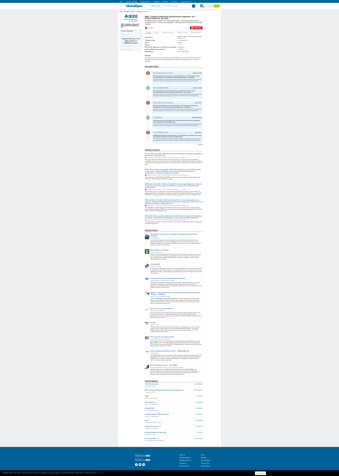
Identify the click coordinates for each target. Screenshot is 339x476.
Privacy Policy (205, 466)
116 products (199, 384)
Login (210, 6)
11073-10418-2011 (157, 117)
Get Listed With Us (185, 457)
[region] (169, 473)
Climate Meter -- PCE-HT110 (159, 250)
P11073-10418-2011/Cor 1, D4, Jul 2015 (163, 73)
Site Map (203, 457)
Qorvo (147, 420)
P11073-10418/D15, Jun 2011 (160, 132)
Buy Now (197, 28)
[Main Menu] (120, 6)
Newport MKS (149, 408)
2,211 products (198, 438)
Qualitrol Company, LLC (153, 426)
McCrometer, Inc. (150, 402)
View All (200, 144)
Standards (157, 1)
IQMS (146, 396)
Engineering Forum (186, 1)
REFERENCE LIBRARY (130, 11)
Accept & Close (260, 473)
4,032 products (198, 390)
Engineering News (146, 1)
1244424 (153, 322)
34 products (199, 414)
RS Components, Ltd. (152, 438)
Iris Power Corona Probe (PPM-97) (161, 308)
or (129, 39)
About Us (182, 455)
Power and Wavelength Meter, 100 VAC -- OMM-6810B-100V (169, 351)
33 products (199, 420)
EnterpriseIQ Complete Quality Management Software (168, 278)
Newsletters (174, 1)
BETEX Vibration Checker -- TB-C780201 (163, 365)
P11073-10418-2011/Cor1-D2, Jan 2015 (163, 102)
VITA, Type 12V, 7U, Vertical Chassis (162, 337)
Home (121, 1)
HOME (120, 11)
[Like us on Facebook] (136, 464)
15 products (199, 426)
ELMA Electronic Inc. (152, 384)
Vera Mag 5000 (155, 264)
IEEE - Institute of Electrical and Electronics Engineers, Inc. (164, 390)
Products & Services (131, 1)
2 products (199, 396)
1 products (199, 432)
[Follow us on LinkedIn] (143, 464)
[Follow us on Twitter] (140, 464)
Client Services (184, 466)
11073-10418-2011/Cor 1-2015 (160, 88)
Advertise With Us (185, 460)
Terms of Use (205, 463)
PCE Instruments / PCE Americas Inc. (157, 414)
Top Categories (205, 460)
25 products (199, 402)
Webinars (165, 1)
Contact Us (182, 463)
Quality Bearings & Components (155, 432)
